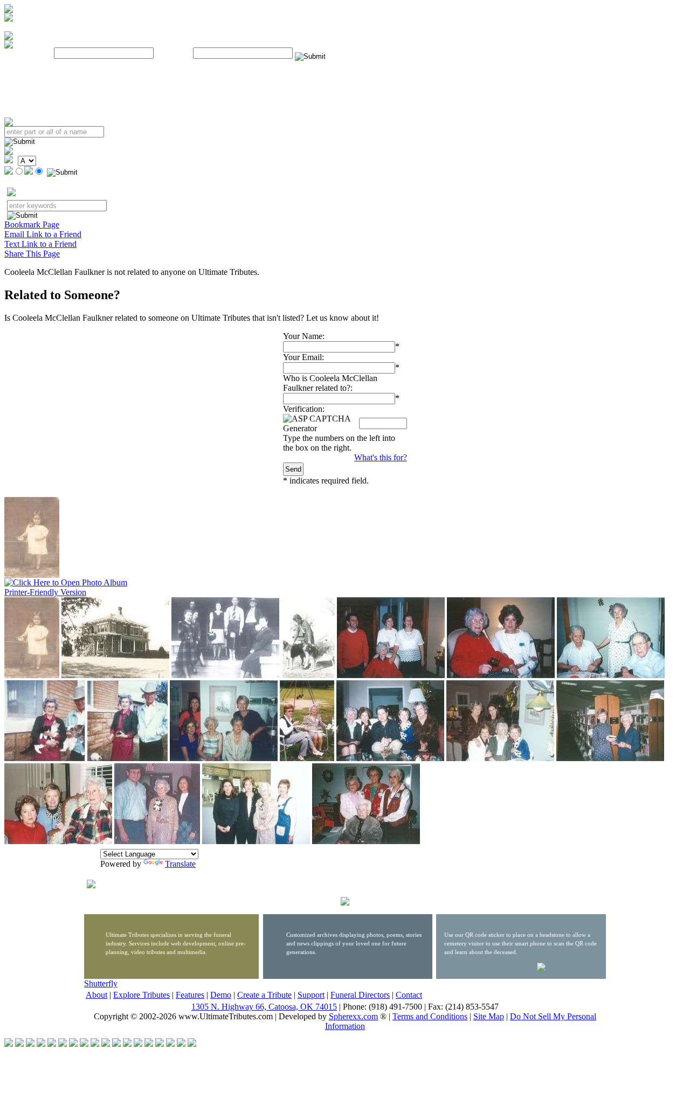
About (96, 994)
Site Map (488, 1016)
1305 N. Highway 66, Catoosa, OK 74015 (264, 1006)
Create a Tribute (264, 994)
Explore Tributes (141, 994)
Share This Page (32, 253)
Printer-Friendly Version (45, 592)
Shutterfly (101, 983)
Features (190, 994)
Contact (409, 994)
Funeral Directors (360, 994)
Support (311, 994)
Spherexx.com (353, 1016)
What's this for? (380, 457)
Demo (220, 994)
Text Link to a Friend (40, 243)
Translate (180, 863)
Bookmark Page (31, 224)
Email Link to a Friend (42, 234)
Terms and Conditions (429, 1016)
